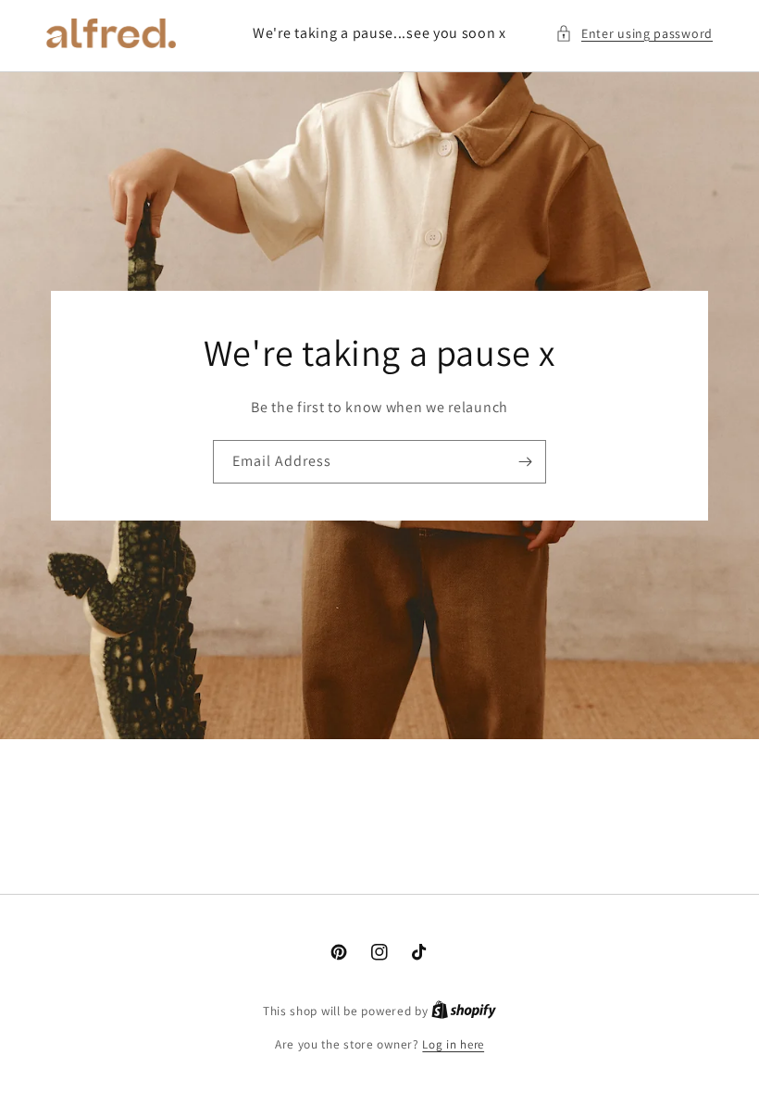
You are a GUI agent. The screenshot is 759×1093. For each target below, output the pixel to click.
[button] (634, 33)
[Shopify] (463, 1011)
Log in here (453, 1044)
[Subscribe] (524, 462)
